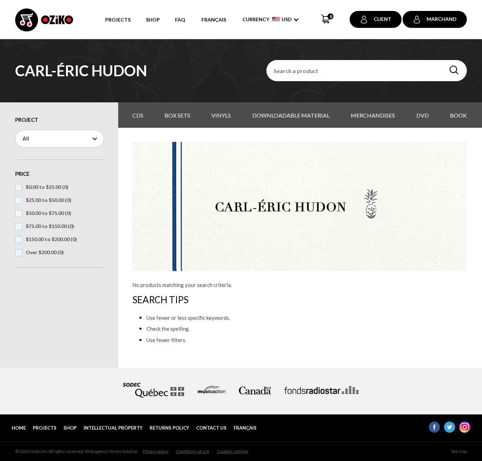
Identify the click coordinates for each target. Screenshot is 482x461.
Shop (153, 20)
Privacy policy (155, 451)
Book (458, 115)
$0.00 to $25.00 (47, 187)
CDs (137, 115)
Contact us (211, 428)
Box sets (177, 115)
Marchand (442, 19)
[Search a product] (454, 70)
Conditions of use (192, 451)
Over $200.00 (45, 252)
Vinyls (221, 115)
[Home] (44, 23)
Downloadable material (291, 115)
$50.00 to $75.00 (48, 213)
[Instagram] (464, 430)
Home (19, 428)
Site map (459, 451)
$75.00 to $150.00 (50, 226)
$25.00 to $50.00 (48, 200)
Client (382, 19)
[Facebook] (434, 430)
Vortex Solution (123, 451)
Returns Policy (169, 428)
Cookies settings (232, 451)
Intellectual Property (113, 428)
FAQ (180, 20)
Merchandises (373, 115)
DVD (422, 115)
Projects (118, 20)
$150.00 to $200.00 (51, 239)
